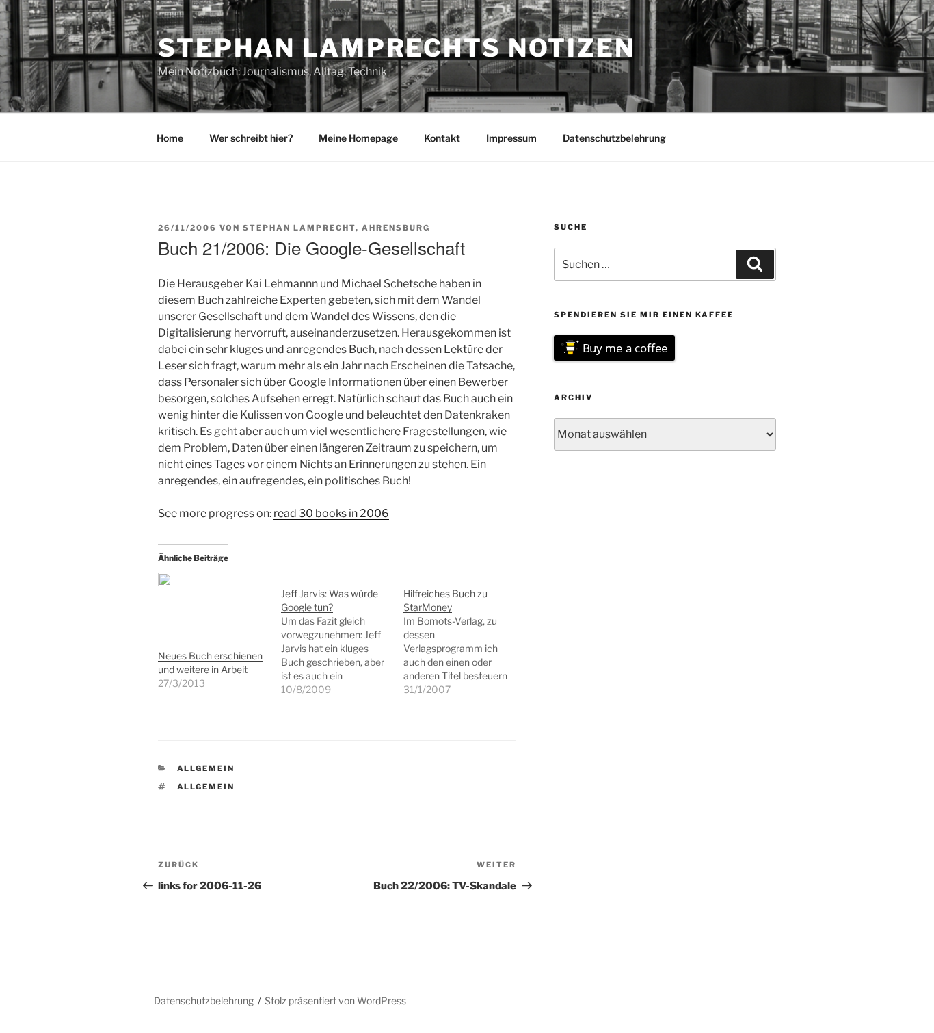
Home (170, 138)
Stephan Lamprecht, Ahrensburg (336, 228)
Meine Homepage (358, 138)
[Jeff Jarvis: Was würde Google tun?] (342, 634)
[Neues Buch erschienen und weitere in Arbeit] (212, 604)
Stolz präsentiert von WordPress (335, 1000)
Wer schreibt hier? (251, 138)
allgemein (206, 768)
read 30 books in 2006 (331, 513)
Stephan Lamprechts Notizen (396, 48)
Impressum (511, 138)
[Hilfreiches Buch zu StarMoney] (464, 634)
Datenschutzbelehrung (614, 138)
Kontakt (442, 138)
